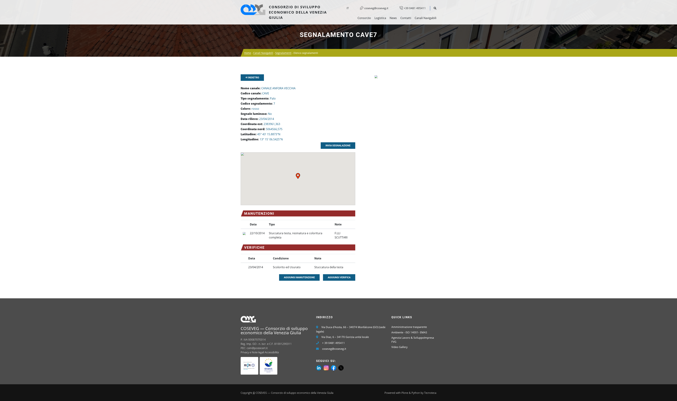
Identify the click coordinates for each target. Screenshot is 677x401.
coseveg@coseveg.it (376, 8)
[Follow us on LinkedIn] (318, 367)
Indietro (253, 77)
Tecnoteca (430, 392)
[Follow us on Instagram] (326, 367)
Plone (404, 392)
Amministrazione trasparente (409, 327)
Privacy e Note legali (252, 352)
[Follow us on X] (341, 367)
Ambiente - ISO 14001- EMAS (409, 332)
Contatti (405, 18)
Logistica (380, 18)
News (393, 18)
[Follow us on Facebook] (333, 367)
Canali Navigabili (425, 18)
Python (415, 392)
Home (247, 53)
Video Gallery (399, 347)
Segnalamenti (283, 53)
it (348, 8)
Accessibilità (272, 352)
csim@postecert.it (257, 348)
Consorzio (364, 18)
